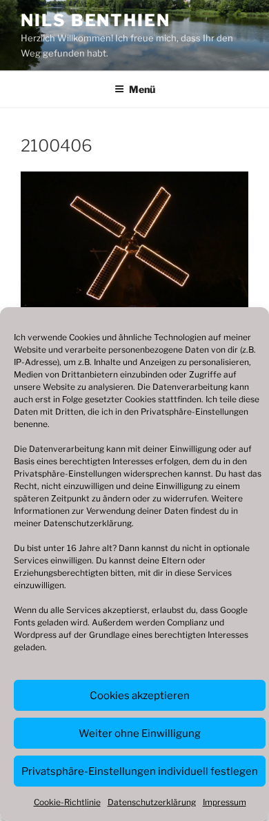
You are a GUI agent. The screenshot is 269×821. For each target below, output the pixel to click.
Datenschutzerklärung (87, 523)
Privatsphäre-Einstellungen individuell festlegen (139, 771)
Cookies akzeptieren (140, 695)
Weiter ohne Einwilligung (140, 733)
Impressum (224, 802)
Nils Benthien (95, 20)
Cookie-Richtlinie (67, 802)
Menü (142, 89)
